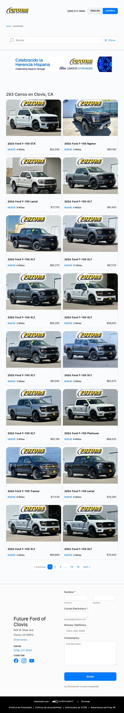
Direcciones (20, 639)
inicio (8, 26)
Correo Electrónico (76, 608)
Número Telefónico (75, 624)
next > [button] (87, 566)
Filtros (112, 40)
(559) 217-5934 (76, 11)
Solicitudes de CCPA (76, 707)
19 (78, 566)
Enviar (90, 676)
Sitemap (83, 701)
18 (71, 566)
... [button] (66, 566)
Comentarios (71, 637)
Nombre (69, 591)
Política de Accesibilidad (48, 707)
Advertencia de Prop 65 (103, 707)
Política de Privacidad (20, 707)
